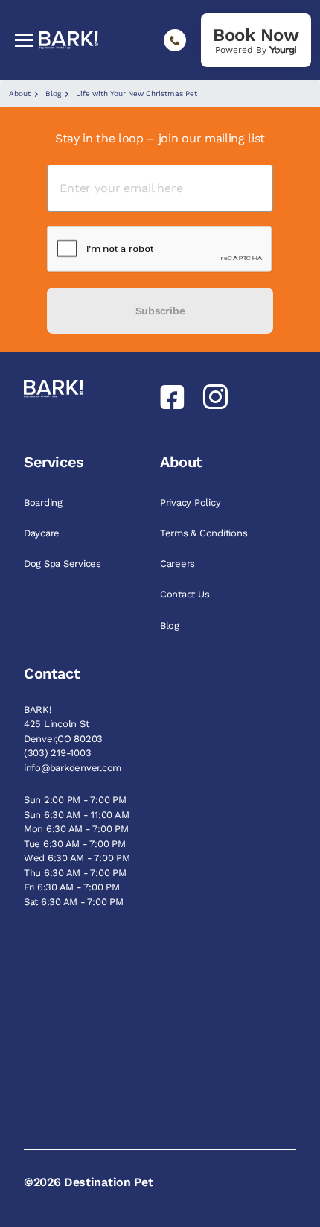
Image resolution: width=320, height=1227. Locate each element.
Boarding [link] (44, 502)
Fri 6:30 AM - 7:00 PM (72, 886)
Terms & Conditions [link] (205, 533)
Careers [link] (179, 563)
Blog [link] (171, 625)
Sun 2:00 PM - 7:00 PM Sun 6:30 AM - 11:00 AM (76, 807)
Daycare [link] (43, 533)
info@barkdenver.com (72, 767)
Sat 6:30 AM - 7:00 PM (74, 901)
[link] (256, 40)
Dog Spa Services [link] (64, 563)
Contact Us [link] (186, 594)
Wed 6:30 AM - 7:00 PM (77, 857)
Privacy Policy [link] (191, 502)
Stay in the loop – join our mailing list (160, 138)
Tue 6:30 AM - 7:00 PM (75, 843)
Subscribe (160, 311)
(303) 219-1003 (57, 752)
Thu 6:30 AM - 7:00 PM (75, 872)
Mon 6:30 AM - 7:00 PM (76, 828)
